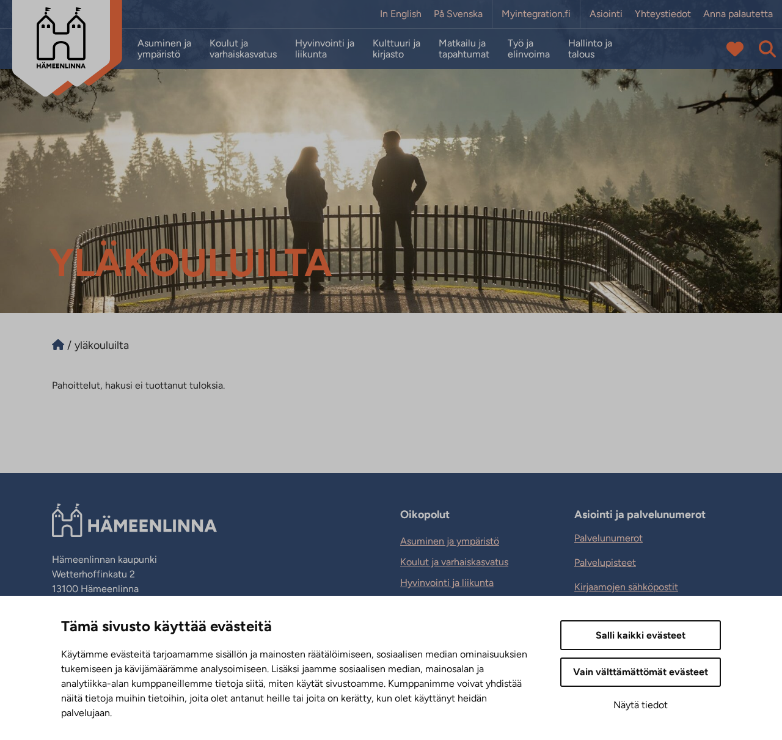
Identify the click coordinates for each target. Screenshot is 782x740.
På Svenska (458, 14)
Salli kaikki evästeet (640, 635)
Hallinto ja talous (590, 49)
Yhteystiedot (663, 14)
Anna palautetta (738, 14)
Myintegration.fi (536, 14)
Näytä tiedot (640, 705)
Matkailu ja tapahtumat (464, 49)
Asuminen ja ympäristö (164, 49)
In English (401, 14)
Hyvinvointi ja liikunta (324, 49)
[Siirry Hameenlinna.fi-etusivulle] (58, 345)
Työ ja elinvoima (529, 49)
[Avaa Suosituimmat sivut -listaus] (735, 48)
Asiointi (606, 14)
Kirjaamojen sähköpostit (626, 587)
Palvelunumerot (608, 538)
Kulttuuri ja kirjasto (396, 49)
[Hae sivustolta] (767, 48)
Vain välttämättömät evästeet (640, 672)
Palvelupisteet (605, 562)
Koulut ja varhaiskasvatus (243, 49)
